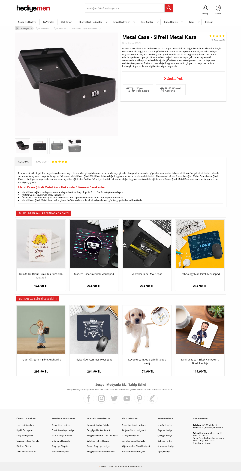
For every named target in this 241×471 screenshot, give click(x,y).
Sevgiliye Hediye (27, 22)
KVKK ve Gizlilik (23, 446)
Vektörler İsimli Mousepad (147, 274)
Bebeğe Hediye (165, 440)
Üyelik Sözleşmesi (25, 430)
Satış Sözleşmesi (24, 435)
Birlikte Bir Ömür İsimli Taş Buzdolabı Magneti (41, 275)
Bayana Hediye (165, 430)
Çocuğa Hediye (165, 435)
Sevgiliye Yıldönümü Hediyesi (101, 451)
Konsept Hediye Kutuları (98, 424)
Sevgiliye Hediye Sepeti (98, 430)
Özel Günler (147, 22)
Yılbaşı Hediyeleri (130, 435)
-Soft (102, 466)
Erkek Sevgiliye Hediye (98, 440)
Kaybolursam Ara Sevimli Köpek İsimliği (147, 361)
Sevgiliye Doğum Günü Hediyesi (102, 435)
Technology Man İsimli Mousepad (200, 274)
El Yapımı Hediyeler (61, 440)
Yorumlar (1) (219, 40)
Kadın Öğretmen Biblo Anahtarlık (41, 359)
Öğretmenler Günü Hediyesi (136, 446)
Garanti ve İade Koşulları (28, 440)
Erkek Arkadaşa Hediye (63, 430)
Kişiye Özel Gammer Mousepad (94, 359)
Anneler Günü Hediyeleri (134, 440)
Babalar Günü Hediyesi (133, 451)
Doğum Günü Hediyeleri (134, 430)
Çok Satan (66, 22)
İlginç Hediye (164, 451)
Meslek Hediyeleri (60, 451)
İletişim (209, 22)
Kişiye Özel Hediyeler (90, 22)
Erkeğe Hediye (165, 424)
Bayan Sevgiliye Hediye (98, 446)
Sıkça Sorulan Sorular (26, 451)
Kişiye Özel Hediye (61, 424)
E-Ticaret (109, 466)
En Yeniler (48, 22)
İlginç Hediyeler (121, 22)
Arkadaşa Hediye (166, 446)
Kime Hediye (171, 22)
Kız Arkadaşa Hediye (62, 435)
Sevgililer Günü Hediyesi (134, 424)
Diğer (191, 22)
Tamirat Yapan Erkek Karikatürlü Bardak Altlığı (200, 361)
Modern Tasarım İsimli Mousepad (94, 274)
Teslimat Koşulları (25, 424)
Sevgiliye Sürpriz (60, 446)
